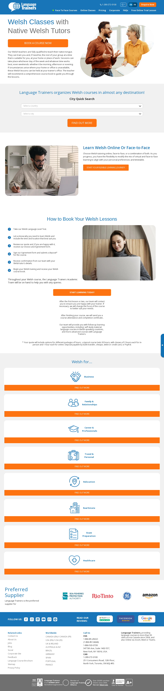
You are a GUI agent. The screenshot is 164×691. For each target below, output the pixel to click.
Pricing (102, 10)
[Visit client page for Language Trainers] (98, 682)
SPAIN (48, 657)
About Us (12, 639)
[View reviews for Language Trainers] (121, 682)
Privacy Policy (14, 667)
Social (10, 650)
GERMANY (50, 654)
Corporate (114, 10)
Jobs (10, 643)
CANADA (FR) (65, 636)
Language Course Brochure (20, 660)
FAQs (125, 10)
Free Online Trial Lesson (143, 10)
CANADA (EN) (52, 636)
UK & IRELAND (52, 643)
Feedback (12, 657)
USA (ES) (58, 640)
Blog (10, 646)
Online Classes (87, 10)
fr (135, 5)
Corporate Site (14, 653)
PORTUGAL (51, 661)
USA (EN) (49, 640)
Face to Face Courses (66, 10)
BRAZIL (49, 650)
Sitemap (11, 664)
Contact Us (13, 636)
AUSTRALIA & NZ (53, 647)
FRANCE (49, 664)
